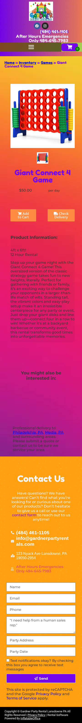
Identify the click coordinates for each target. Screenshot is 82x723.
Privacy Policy (48, 694)
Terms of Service (21, 698)
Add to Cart (23, 215)
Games (47, 62)
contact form (24, 515)
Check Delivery (61, 215)
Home (10, 62)
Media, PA (54, 432)
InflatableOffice (30, 718)
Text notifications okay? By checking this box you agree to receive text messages (39, 664)
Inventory (27, 62)
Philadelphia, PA (28, 432)
